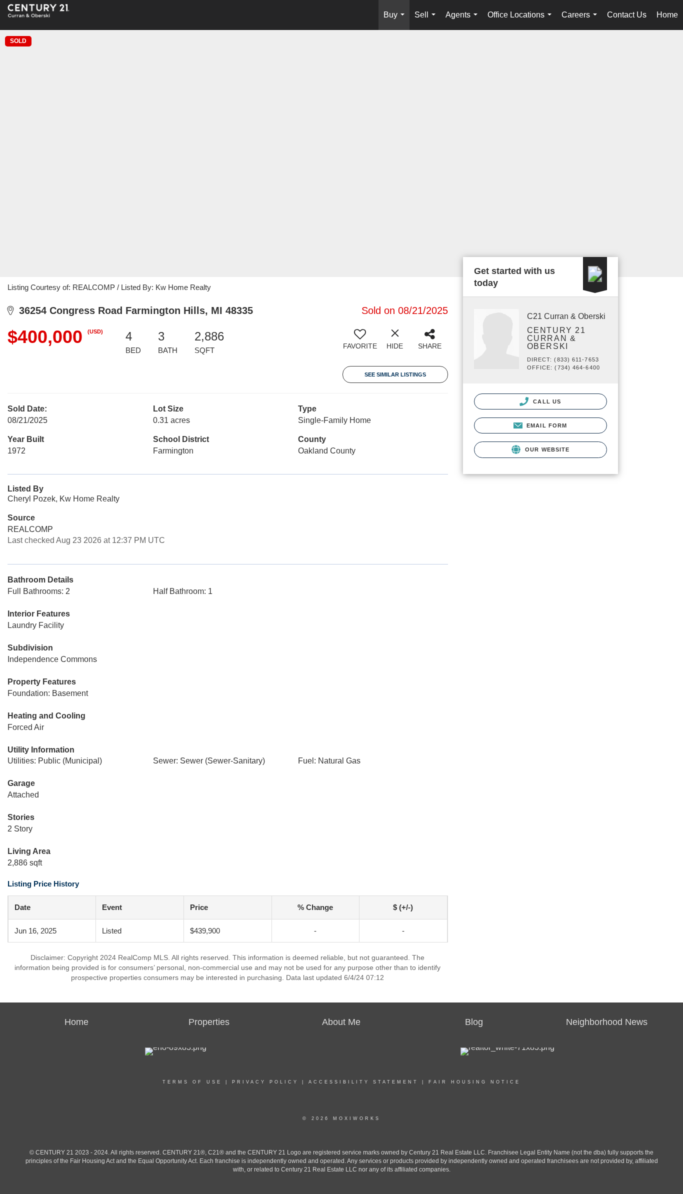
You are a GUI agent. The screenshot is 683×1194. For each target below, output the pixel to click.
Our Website (546, 449)
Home (667, 14)
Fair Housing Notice (474, 1082)
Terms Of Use (192, 1082)
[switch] (360, 343)
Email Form (545, 425)
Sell (427, 20)
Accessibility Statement (363, 1082)
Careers (581, 20)
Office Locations (522, 20)
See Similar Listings (395, 375)
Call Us (546, 401)
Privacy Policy (265, 1082)
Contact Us (626, 14)
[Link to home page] (44, 15)
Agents (464, 20)
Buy (396, 20)
